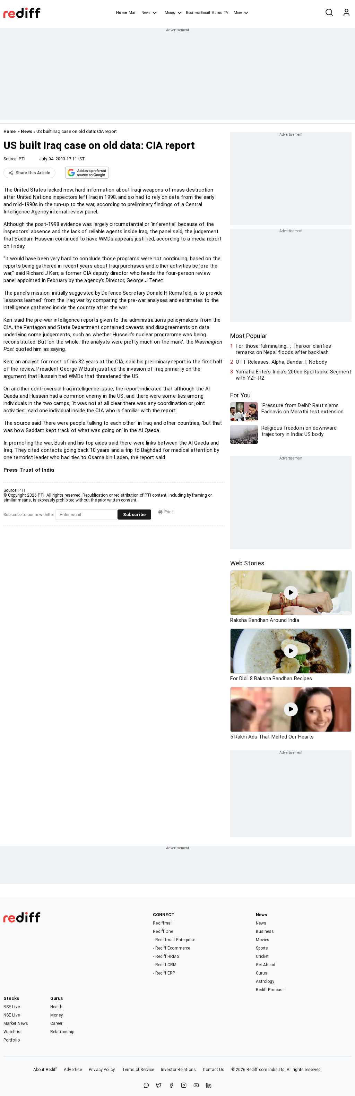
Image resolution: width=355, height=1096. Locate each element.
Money (170, 12)
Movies (263, 939)
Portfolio (11, 1040)
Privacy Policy (102, 1069)
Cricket (262, 956)
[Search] (329, 12)
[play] (291, 593)
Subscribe (134, 514)
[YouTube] (196, 1085)
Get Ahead (266, 964)
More (238, 12)
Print (168, 511)
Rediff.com (256, 1069)
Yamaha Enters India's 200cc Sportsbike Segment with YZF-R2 (293, 375)
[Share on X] (159, 1085)
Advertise (73, 1069)
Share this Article (33, 172)
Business (265, 931)
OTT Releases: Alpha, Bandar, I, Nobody (281, 362)
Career (56, 1023)
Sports (262, 948)
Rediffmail (163, 923)
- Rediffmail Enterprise (174, 939)
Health (56, 1006)
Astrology (265, 981)
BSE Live (11, 1006)
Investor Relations (178, 1069)
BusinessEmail (198, 12)
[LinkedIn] (208, 1085)
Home (121, 12)
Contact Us (213, 1069)
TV (226, 12)
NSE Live (11, 1015)
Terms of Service (138, 1069)
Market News (15, 1023)
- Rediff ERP (164, 973)
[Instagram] (184, 1085)
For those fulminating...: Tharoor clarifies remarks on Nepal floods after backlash (283, 349)
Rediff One (163, 931)
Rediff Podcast (270, 989)
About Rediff (45, 1069)
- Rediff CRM (164, 964)
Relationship (62, 1031)
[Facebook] (171, 1085)
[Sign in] (346, 12)
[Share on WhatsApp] (146, 1085)
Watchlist (12, 1031)
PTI (22, 159)
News (145, 12)
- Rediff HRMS (166, 956)
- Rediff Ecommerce (171, 948)
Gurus (217, 12)
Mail (132, 12)
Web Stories (247, 563)
